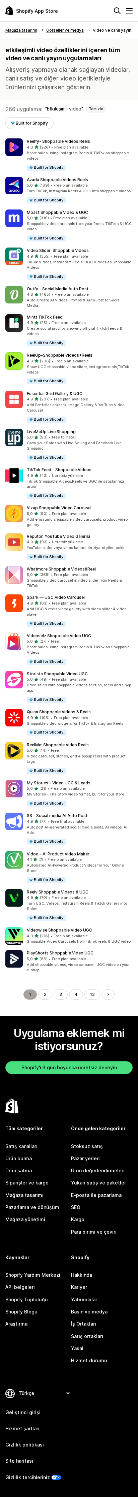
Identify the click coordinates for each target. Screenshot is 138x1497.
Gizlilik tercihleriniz (27, 1477)
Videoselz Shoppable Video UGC (59, 635)
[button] (69, 154)
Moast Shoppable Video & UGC (57, 212)
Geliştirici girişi (23, 1412)
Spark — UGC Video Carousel (56, 597)
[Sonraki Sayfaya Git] (108, 994)
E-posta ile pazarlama (96, 1195)
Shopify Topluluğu (26, 1299)
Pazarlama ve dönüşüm (32, 1207)
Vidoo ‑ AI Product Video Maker (58, 853)
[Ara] (117, 10)
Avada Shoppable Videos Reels (57, 179)
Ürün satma (18, 1170)
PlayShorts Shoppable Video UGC (60, 952)
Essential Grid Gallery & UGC (54, 393)
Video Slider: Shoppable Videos (58, 250)
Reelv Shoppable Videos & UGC (57, 891)
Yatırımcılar (84, 1299)
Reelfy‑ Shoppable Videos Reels (58, 141)
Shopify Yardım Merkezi (32, 1275)
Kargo (77, 1219)
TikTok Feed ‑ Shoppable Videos (59, 469)
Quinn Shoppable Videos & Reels (59, 711)
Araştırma (16, 1324)
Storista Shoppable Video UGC (57, 673)
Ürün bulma (18, 1158)
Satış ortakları (87, 1336)
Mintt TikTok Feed (45, 317)
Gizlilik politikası (24, 1444)
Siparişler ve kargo (27, 1182)
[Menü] (129, 10)
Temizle (96, 108)
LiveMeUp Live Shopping (51, 431)
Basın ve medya (89, 1311)
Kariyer (79, 1287)
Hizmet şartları (22, 1428)
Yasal (77, 1348)
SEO (75, 1207)
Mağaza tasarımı (24, 1195)
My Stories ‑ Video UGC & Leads (58, 782)
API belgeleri (20, 1287)
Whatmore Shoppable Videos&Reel (61, 569)
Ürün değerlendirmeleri (98, 1170)
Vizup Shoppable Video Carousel (59, 507)
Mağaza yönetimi (25, 1219)
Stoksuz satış (87, 1146)
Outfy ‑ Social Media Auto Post (57, 288)
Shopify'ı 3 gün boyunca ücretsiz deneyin (69, 1067)
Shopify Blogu (21, 1311)
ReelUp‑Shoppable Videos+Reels (59, 355)
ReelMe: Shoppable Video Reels (58, 744)
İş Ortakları (83, 1324)
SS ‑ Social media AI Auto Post (57, 815)
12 (92, 994)
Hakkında (81, 1275)
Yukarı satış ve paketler (98, 1182)
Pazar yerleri (85, 1158)
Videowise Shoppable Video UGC (59, 930)
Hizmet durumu (89, 1360)
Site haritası (19, 1461)
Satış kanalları (21, 1146)
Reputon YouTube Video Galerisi (58, 536)
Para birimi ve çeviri (94, 1232)
